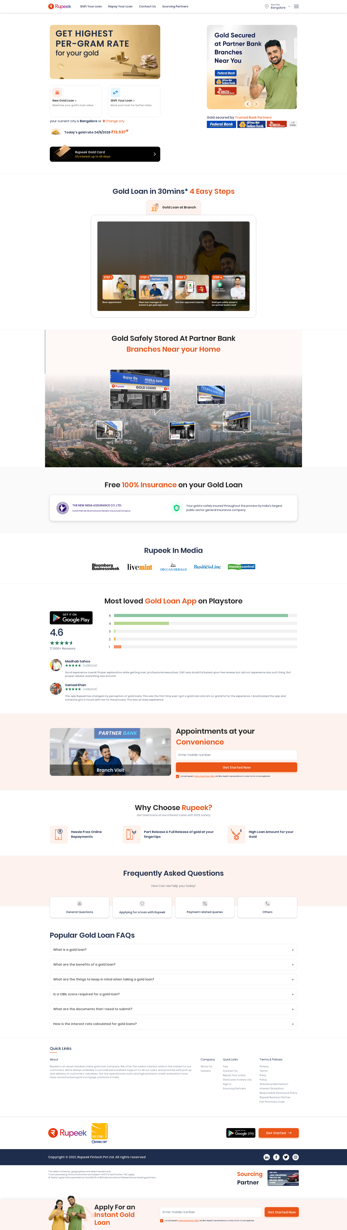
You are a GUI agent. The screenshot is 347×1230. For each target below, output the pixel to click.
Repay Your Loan (120, 6)
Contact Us (147, 6)
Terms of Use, (199, 776)
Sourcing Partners (175, 6)
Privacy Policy (210, 776)
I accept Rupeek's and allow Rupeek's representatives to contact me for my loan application (225, 776)
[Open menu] (296, 6)
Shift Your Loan (91, 6)
